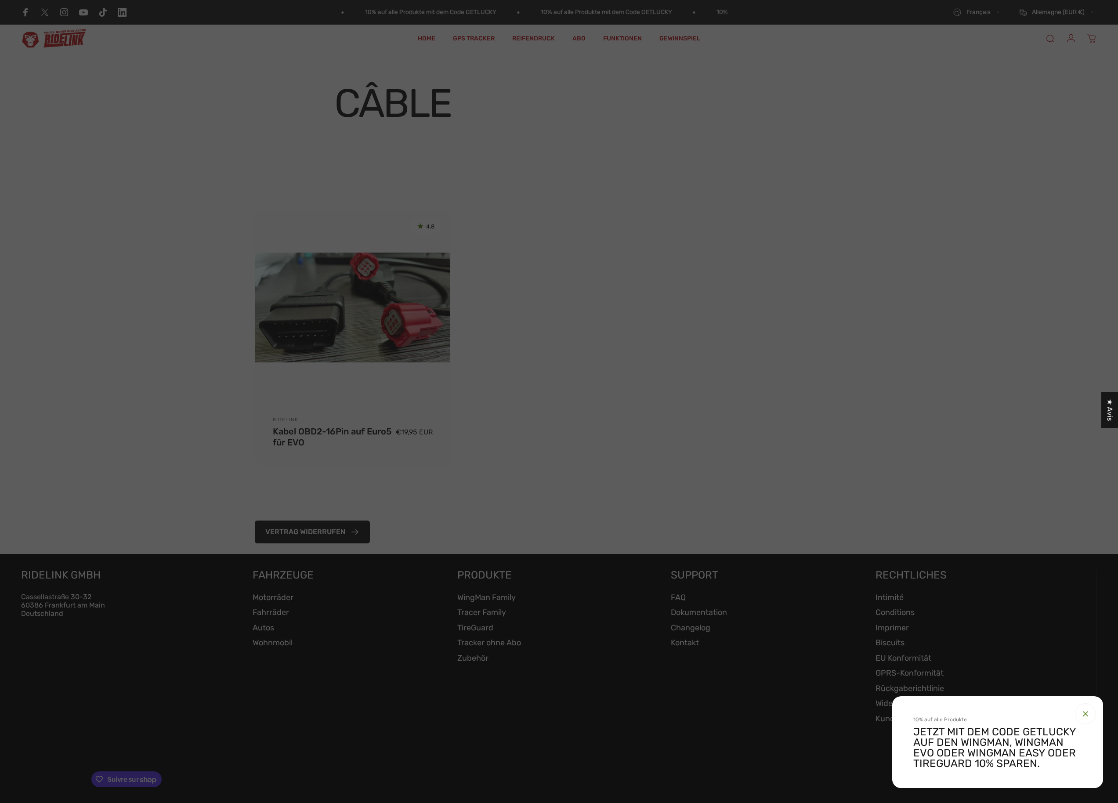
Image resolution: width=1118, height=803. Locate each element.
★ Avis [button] (1110, 410)
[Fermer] (1085, 713)
